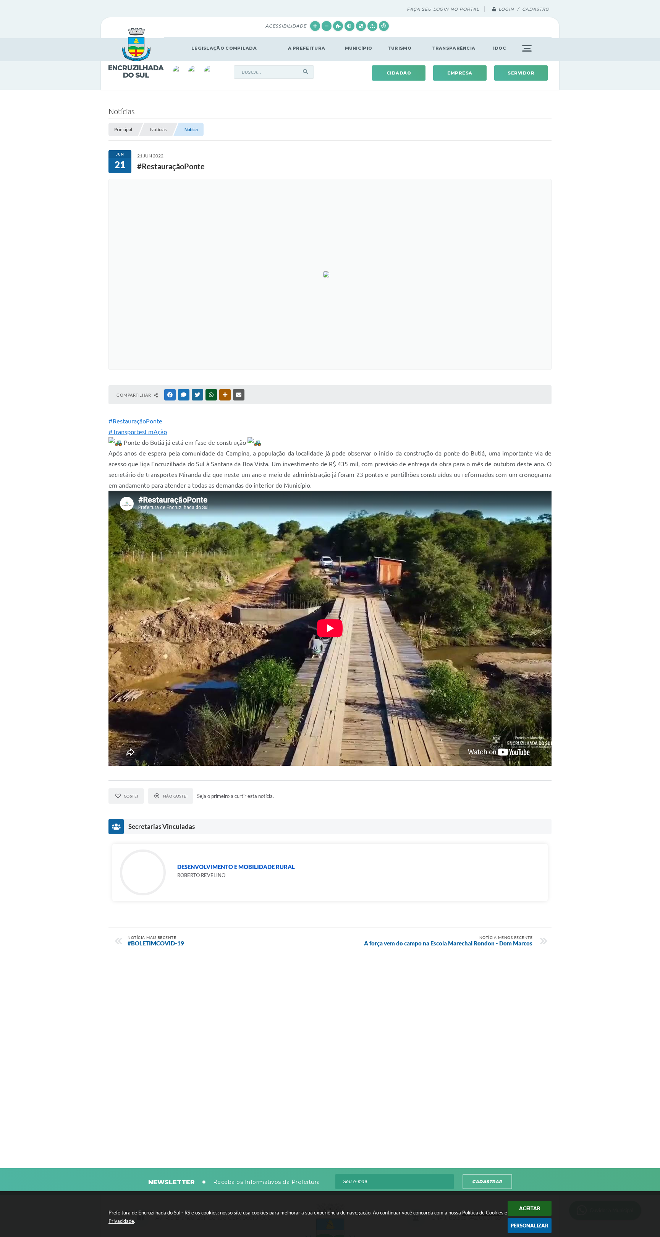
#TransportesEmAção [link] (137, 431)
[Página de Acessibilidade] (384, 26)
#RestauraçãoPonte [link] (135, 421)
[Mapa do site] (372, 26)
